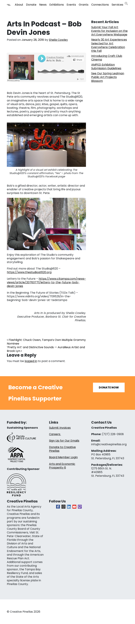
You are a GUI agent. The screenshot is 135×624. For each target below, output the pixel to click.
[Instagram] (63, 507)
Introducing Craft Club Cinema (106, 58)
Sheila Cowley (58, 40)
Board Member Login (63, 457)
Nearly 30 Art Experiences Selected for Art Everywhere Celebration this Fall (109, 45)
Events (71, 5)
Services (117, 5)
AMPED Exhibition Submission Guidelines (106, 66)
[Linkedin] (69, 507)
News (43, 5)
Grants (83, 5)
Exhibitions (56, 5)
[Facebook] (58, 507)
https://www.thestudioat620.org (29, 272)
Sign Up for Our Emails (64, 441)
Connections (100, 5)
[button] (126, 3)
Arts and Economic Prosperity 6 (62, 466)
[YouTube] (74, 507)
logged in (31, 361)
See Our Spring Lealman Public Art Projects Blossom (107, 77)
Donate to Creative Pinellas (62, 449)
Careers (55, 434)
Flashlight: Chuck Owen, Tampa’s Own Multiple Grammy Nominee (46, 342)
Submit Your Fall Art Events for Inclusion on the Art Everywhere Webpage (109, 31)
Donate (31, 5)
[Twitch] (80, 507)
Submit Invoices (60, 428)
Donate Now (109, 387)
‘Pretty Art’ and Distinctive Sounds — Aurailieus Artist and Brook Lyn (46, 349)
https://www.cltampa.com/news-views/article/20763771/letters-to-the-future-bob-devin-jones (46, 282)
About (19, 5)
